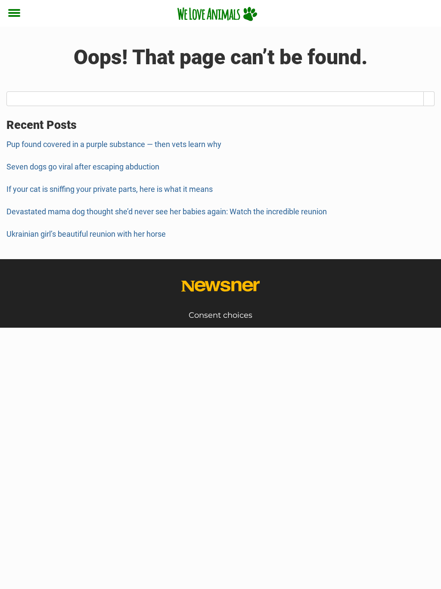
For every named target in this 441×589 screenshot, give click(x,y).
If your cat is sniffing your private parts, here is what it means (109, 189)
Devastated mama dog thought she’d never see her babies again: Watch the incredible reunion (166, 211)
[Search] (429, 98)
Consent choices (220, 315)
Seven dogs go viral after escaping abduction (82, 166)
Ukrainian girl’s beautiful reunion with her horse (86, 233)
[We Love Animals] (217, 13)
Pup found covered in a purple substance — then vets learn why (113, 144)
